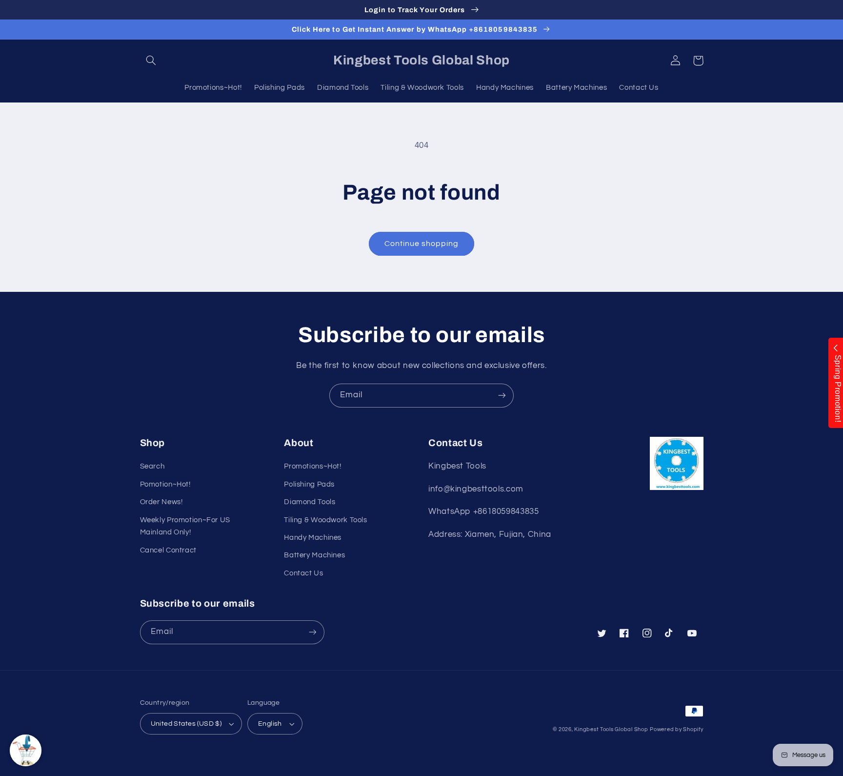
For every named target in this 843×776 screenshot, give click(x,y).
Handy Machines (312, 537)
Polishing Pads (309, 484)
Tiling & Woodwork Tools (325, 520)
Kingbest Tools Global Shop (611, 729)
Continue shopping (421, 243)
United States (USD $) (186, 723)
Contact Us (303, 573)
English (270, 723)
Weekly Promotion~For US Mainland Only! (185, 526)
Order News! (161, 502)
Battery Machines (314, 555)
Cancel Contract (168, 550)
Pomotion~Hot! (165, 484)
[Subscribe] (502, 396)
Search (152, 466)
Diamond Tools (309, 502)
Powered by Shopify (676, 729)
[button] (151, 60)
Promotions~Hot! (312, 466)
